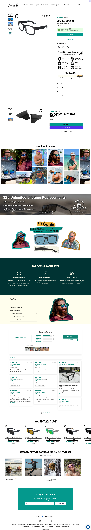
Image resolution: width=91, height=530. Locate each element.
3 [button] (45, 412)
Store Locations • (40, 524)
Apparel (37, 5)
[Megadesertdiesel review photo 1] (69, 375)
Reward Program (54, 5)
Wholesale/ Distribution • (59, 524)
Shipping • (44, 526)
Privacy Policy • (68, 524)
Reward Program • (25, 526)
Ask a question (60, 95)
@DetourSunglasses (45, 455)
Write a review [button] (70, 336)
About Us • (51, 524)
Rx (61, 5)
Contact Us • (14, 524)
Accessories (44, 5)
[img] (13, 362)
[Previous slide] (3, 166)
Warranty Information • (31, 524)
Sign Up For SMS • (50, 526)
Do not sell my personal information (62, 526)
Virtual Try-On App (61, 87)
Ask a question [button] (70, 339)
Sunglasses (25, 5)
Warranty (67, 5)
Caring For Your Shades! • (35, 526)
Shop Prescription (70, 39)
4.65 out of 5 (24, 337)
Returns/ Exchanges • (22, 524)
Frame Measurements (62, 91)
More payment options (66, 131)
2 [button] (43, 412)
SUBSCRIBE (60, 504)
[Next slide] (88, 166)
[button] (60, 17)
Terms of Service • (75, 524)
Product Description (61, 83)
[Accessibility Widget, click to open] (90, 1)
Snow (31, 5)
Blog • (46, 524)
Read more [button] (12, 402)
